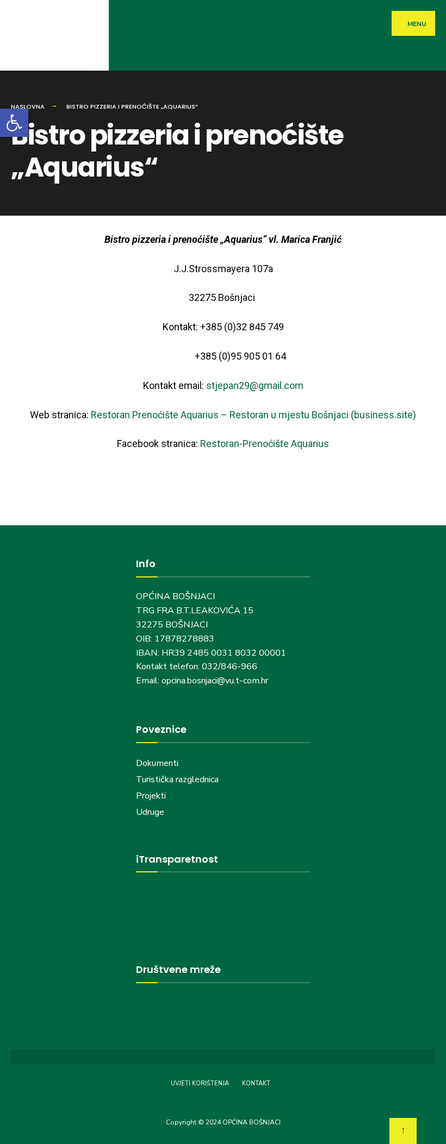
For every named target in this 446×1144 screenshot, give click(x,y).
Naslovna (28, 106)
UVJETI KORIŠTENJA (200, 1083)
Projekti (151, 796)
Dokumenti (157, 763)
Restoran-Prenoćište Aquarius (264, 443)
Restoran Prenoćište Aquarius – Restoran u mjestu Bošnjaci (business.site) (253, 414)
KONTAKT (256, 1083)
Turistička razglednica (177, 779)
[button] (14, 123)
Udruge (151, 812)
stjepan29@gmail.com (254, 385)
